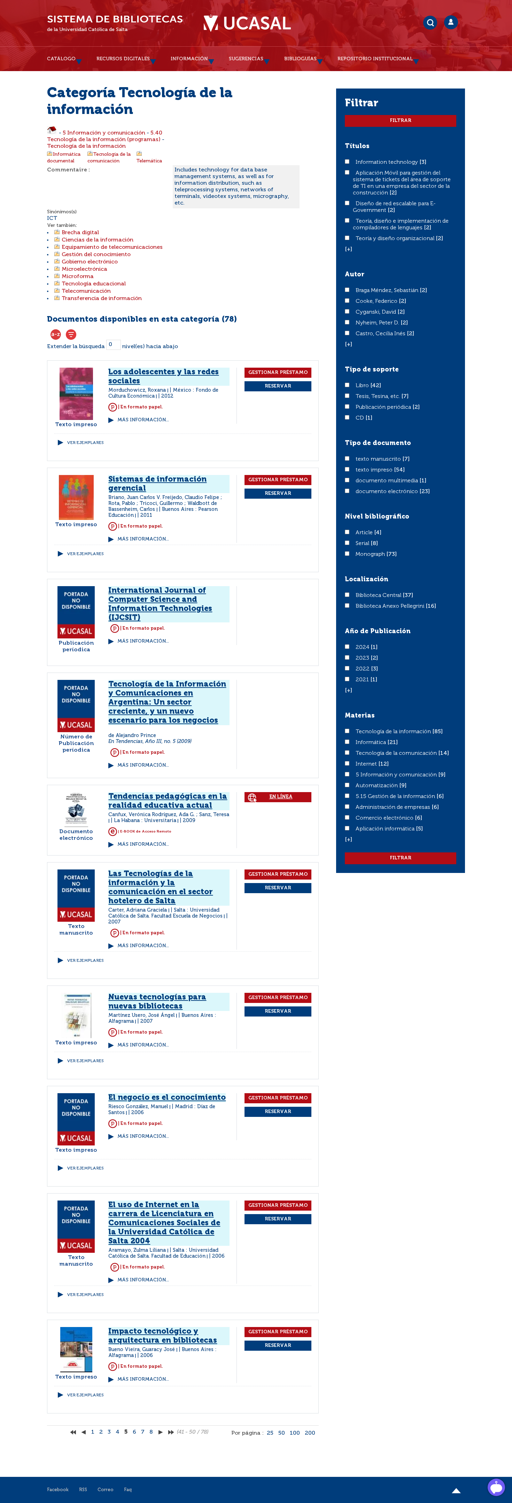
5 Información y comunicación (104, 133)
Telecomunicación (86, 291)
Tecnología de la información (86, 146)
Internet (367, 764)
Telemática (149, 161)
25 (270, 1433)
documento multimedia (387, 481)
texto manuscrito (379, 459)
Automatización (377, 786)
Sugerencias (246, 58)
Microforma (78, 276)
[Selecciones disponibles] (56, 334)
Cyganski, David (376, 312)
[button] (348, 249)
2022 (363, 669)
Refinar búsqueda (71, 334)
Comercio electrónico (385, 818)
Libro (363, 386)
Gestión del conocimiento (96, 255)
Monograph (371, 554)
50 (281, 1433)
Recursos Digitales (123, 58)
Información (189, 58)
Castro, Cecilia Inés (381, 334)
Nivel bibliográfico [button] (377, 517)
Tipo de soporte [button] (372, 370)
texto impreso (375, 470)
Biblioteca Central (379, 595)
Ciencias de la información (97, 240)
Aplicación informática (386, 829)
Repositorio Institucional (375, 58)
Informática (371, 742)
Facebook (58, 1490)
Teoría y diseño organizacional (396, 238)
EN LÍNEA (281, 797)
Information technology (387, 162)
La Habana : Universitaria (145, 820)
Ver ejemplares (85, 443)
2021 (363, 680)
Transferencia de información (102, 298)
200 (310, 1433)
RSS (83, 1490)
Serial (363, 543)
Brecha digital (80, 233)
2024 (363, 647)
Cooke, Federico (377, 301)
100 (295, 1433)
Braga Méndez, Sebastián (388, 290)
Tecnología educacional (94, 284)
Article (365, 533)
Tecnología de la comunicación (397, 753)
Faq (128, 1490)
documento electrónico (387, 491)
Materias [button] (360, 716)
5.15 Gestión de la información (396, 796)
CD (360, 418)
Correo (106, 1490)
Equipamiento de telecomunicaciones (112, 247)
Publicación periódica (384, 407)
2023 (363, 658)
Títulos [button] (357, 146)
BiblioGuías (300, 58)
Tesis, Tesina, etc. (378, 396)
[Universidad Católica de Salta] (247, 23)
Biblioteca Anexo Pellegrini (391, 606)
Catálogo (61, 58)
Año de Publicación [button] (378, 631)
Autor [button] (354, 274)
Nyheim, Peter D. (378, 323)
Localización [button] (366, 579)
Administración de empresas (394, 807)
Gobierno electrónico (90, 262)
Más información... (143, 420)
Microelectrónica (84, 269)
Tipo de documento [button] (378, 443)
